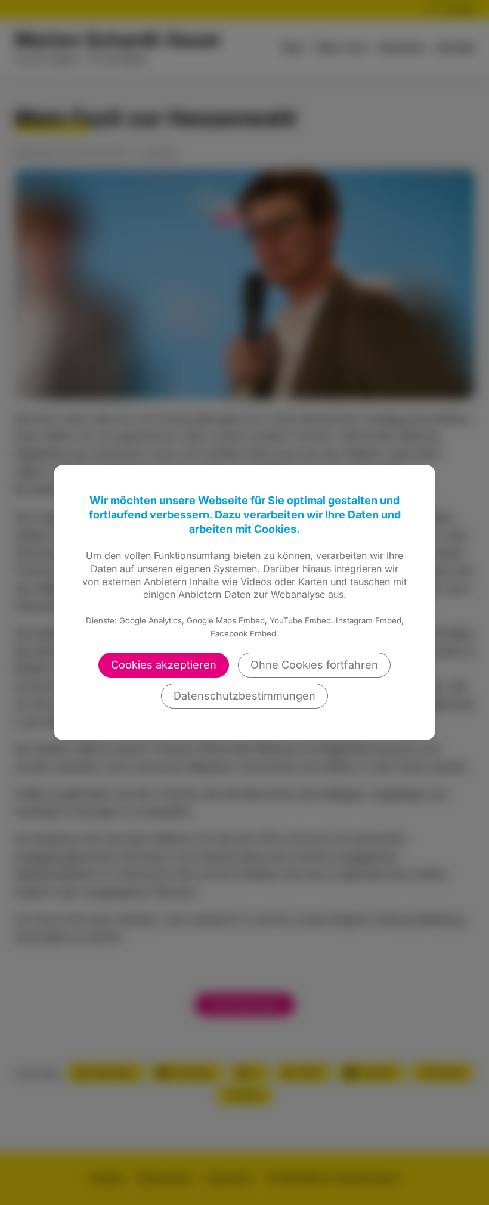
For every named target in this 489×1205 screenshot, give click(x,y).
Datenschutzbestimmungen (244, 696)
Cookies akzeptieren (163, 665)
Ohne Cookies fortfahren (314, 665)
